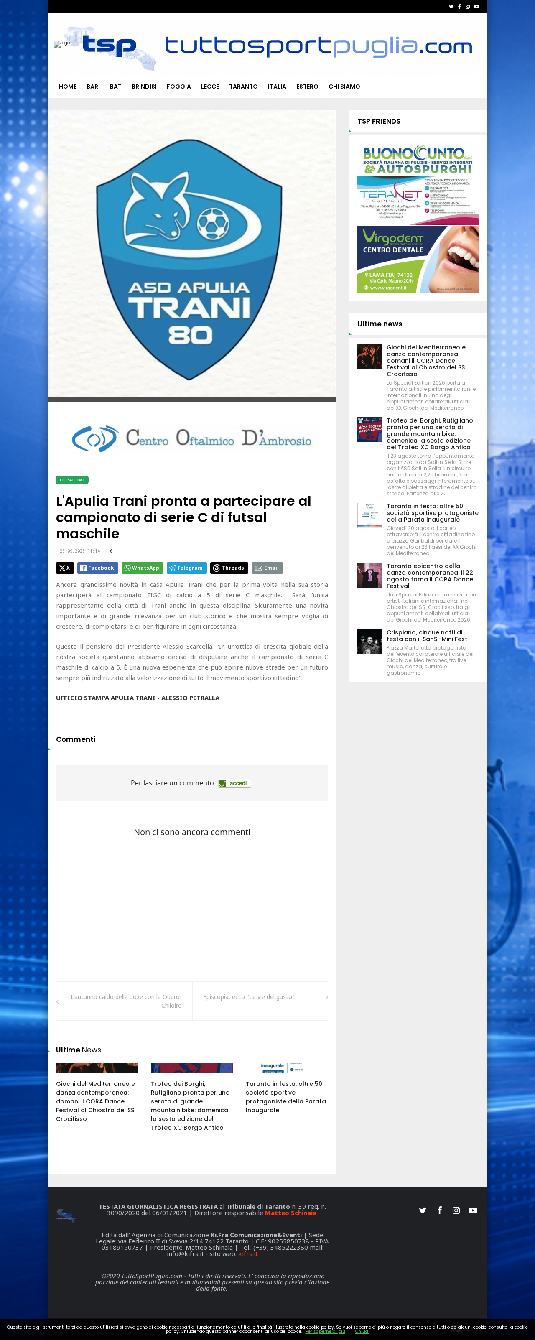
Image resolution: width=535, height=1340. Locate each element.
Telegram (190, 567)
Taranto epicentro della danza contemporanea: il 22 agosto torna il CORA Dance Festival (430, 576)
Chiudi (362, 1331)
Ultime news (380, 324)
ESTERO (307, 86)
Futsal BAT (72, 480)
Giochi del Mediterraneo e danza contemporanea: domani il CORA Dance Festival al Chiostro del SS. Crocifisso (95, 1101)
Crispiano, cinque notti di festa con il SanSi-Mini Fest (427, 635)
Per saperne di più (325, 1331)
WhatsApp (145, 567)
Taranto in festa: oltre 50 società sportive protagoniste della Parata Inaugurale (286, 1097)
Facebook (101, 567)
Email (271, 567)
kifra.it (248, 1253)
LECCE (210, 86)
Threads (233, 567)
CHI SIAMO (344, 86)
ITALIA (277, 86)
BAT (116, 86)
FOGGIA (179, 86)
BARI (93, 86)
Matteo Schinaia (290, 1212)
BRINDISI (144, 86)
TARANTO (243, 86)
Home (67, 86)
